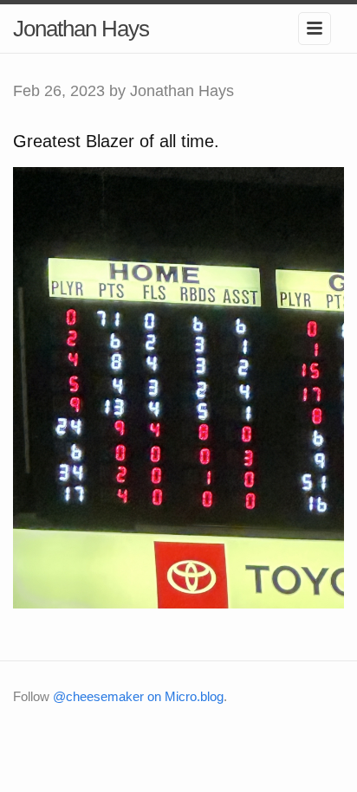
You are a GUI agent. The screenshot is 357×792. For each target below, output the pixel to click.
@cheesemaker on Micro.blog (138, 696)
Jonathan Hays (81, 29)
